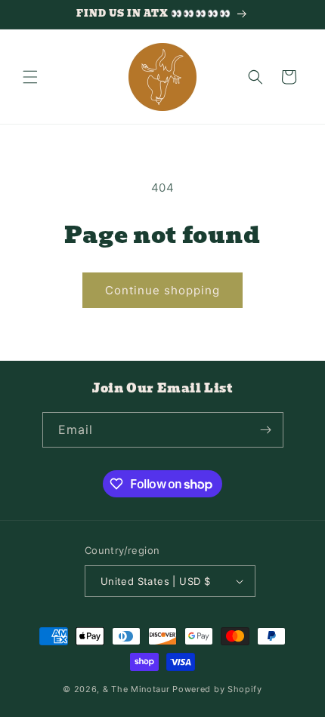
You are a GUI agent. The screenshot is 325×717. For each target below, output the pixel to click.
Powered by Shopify (217, 689)
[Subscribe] (266, 430)
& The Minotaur (136, 689)
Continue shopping (162, 290)
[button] (30, 77)
